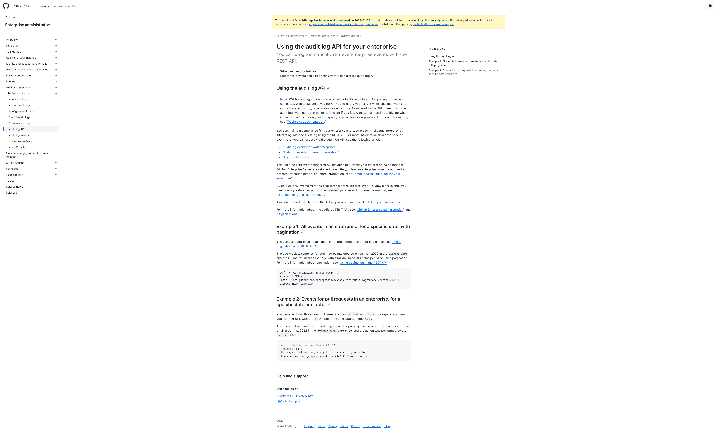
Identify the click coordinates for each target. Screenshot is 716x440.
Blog (387, 426)
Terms (321, 426)
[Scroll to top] (708, 432)
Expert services (372, 426)
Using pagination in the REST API (363, 262)
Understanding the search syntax (301, 195)
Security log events (297, 157)
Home (12, 17)
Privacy (332, 426)
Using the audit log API (301, 88)
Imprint (308, 426)
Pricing (355, 426)
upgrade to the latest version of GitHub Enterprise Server (343, 24)
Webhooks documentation (305, 121)
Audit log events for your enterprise (308, 147)
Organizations (287, 214)
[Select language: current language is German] (710, 6)
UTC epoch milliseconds (385, 202)
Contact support (290, 401)
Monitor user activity (323, 35)
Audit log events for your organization (310, 152)
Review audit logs (350, 35)
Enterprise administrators (28, 25)
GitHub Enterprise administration (380, 209)
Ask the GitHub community (296, 395)
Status (344, 426)
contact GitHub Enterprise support (433, 24)
